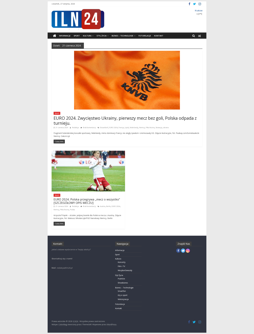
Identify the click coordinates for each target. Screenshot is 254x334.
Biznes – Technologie (122, 35)
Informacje (65, 35)
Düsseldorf (104, 127)
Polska (72, 210)
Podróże (121, 278)
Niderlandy (134, 127)
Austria (102, 206)
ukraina (166, 127)
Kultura (87, 35)
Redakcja (75, 127)
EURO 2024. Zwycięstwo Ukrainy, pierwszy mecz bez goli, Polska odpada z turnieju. (125, 120)
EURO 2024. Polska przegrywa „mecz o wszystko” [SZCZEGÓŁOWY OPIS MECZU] (87, 201)
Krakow (198, 10)
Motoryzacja (123, 299)
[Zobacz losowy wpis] (199, 36)
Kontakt (158, 35)
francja (121, 127)
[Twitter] (183, 250)
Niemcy (142, 127)
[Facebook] (178, 250)
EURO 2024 (113, 127)
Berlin (108, 206)
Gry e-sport (122, 295)
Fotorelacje (145, 35)
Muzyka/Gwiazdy (125, 270)
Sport (77, 35)
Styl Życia (101, 35)
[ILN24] (55, 36)
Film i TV (121, 266)
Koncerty (121, 262)
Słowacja (159, 127)
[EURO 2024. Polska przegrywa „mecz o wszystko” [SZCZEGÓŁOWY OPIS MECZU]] (88, 152)
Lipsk (127, 127)
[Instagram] (188, 250)
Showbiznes (123, 282)
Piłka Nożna (150, 127)
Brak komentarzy (89, 127)
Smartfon (122, 291)
